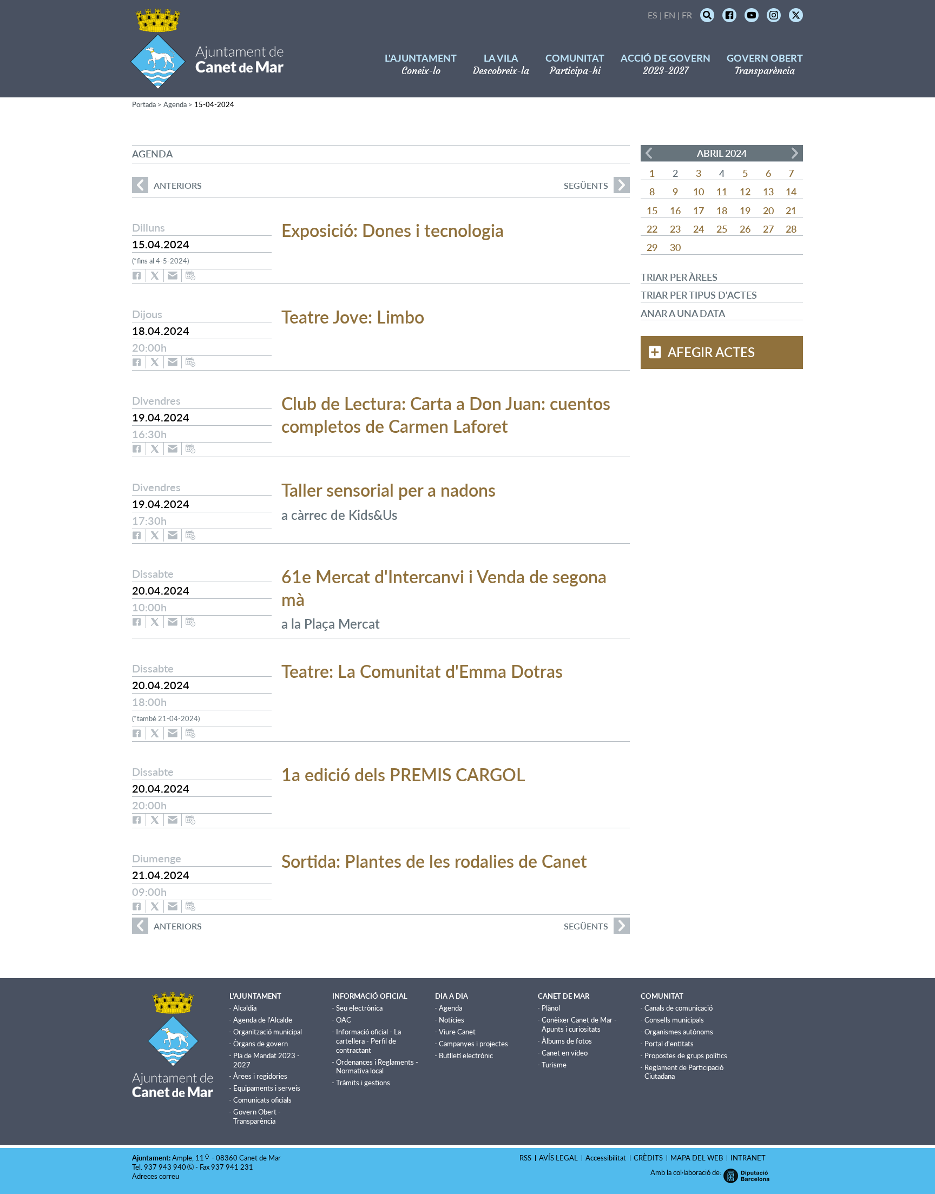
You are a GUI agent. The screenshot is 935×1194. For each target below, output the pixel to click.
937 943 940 (165, 1167)
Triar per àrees (679, 277)
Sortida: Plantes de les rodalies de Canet (434, 861)
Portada (144, 104)
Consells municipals (674, 1019)
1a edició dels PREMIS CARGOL (403, 774)
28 (791, 229)
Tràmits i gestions (363, 1082)
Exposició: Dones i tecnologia (392, 230)
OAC (343, 1019)
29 (652, 247)
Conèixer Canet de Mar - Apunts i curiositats (579, 1024)
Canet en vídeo (565, 1052)
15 (652, 210)
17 (698, 210)
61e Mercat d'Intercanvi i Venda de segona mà (444, 588)
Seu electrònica (359, 1008)
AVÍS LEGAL (558, 1157)
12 (745, 191)
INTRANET (748, 1157)
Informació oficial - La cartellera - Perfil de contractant (368, 1040)
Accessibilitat (605, 1157)
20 (768, 210)
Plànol (551, 1008)
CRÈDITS (648, 1157)
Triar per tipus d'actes (699, 295)
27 (768, 229)
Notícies (451, 1019)
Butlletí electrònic (466, 1055)
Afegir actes (711, 352)
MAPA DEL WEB (696, 1157)
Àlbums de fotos (567, 1041)
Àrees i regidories (260, 1076)
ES (652, 15)
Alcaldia (244, 1008)
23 (675, 229)
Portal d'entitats (669, 1043)
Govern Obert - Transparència (257, 1116)
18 (721, 210)
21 (791, 210)
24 (698, 229)
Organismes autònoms (678, 1031)
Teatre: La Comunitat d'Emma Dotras (422, 671)
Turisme (554, 1064)
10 (698, 191)
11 (721, 191)
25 (721, 229)
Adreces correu (156, 1176)
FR (687, 15)
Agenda (175, 104)
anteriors (167, 185)
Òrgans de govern (260, 1043)
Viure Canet (457, 1031)
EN (669, 15)
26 (745, 229)
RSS (525, 1157)
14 (791, 191)
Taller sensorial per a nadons (388, 489)
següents (586, 185)
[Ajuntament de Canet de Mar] (207, 82)
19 (745, 210)
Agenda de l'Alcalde (262, 1019)
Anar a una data (683, 313)
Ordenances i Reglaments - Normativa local (377, 1067)
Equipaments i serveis (266, 1088)
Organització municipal (267, 1031)
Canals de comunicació (678, 1008)
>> (795, 153)
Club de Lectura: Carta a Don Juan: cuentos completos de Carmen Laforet (445, 415)
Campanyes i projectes (473, 1043)
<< (649, 153)
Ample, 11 (188, 1157)
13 (768, 191)
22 (652, 229)
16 (675, 210)
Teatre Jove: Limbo (352, 316)
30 (675, 247)
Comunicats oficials (262, 1100)
